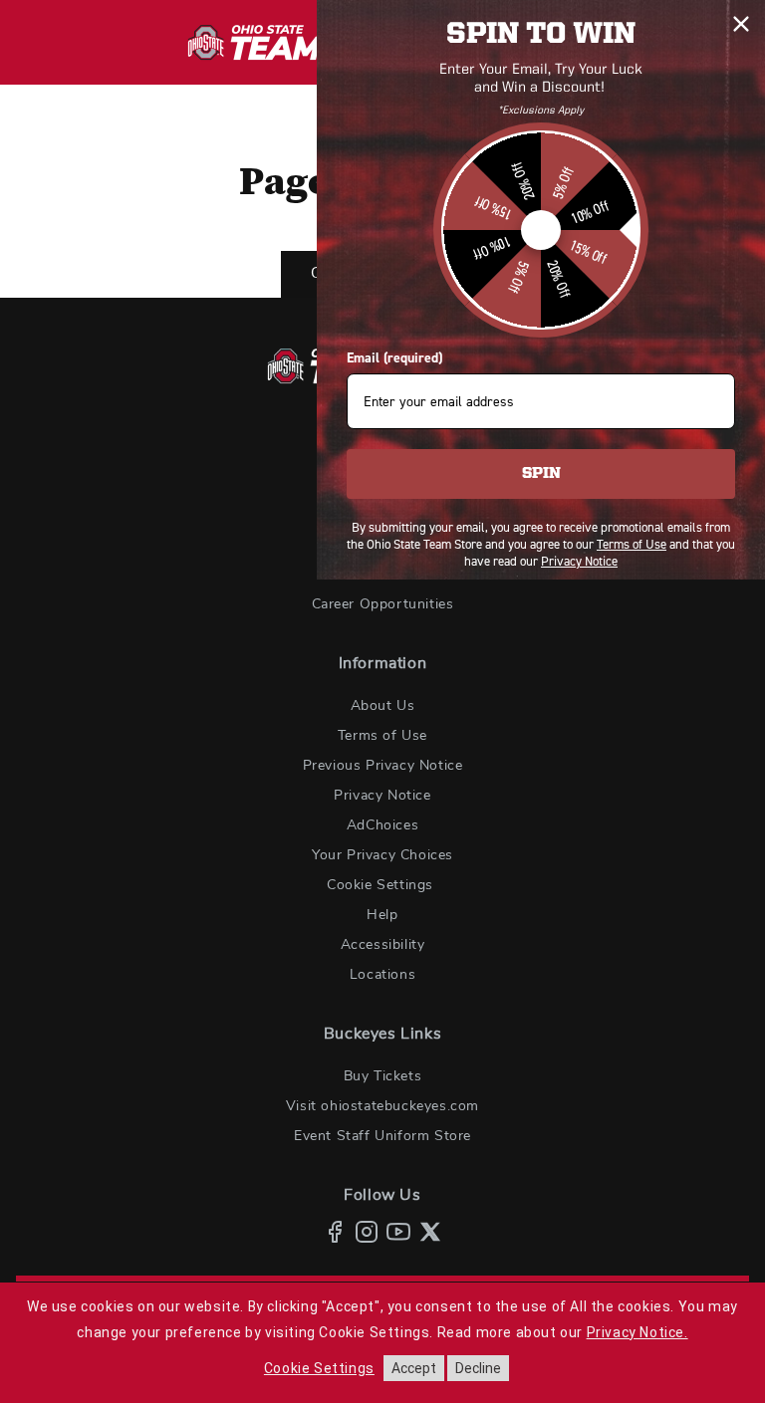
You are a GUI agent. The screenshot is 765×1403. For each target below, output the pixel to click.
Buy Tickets (383, 1076)
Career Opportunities (383, 604)
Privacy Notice (382, 796)
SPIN (541, 474)
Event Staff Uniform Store (382, 1136)
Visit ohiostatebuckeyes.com (382, 1106)
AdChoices (382, 825)
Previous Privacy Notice (383, 766)
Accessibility (383, 945)
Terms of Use (382, 736)
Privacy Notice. (637, 1332)
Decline (478, 1368)
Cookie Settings (380, 885)
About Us (383, 706)
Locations (382, 975)
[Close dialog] (741, 24)
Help (382, 915)
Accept (413, 1368)
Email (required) (394, 358)
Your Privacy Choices (382, 855)
